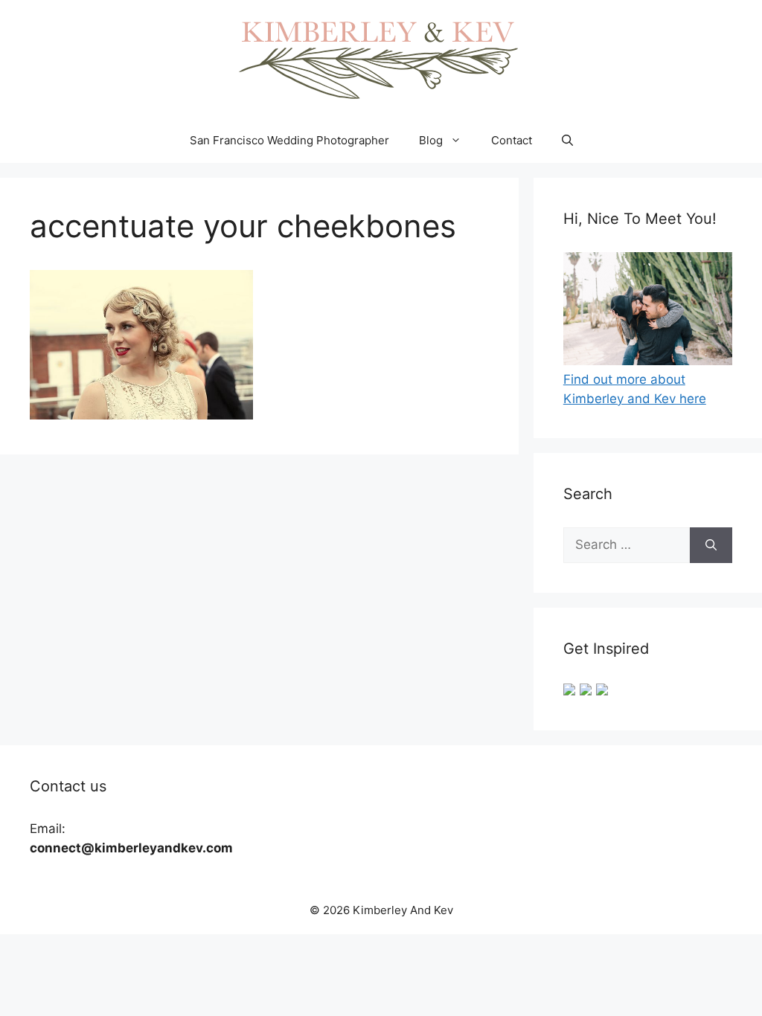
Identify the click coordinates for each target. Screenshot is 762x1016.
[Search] (711, 545)
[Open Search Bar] (567, 140)
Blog (431, 140)
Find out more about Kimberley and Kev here (634, 389)
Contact (511, 140)
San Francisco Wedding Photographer (289, 140)
